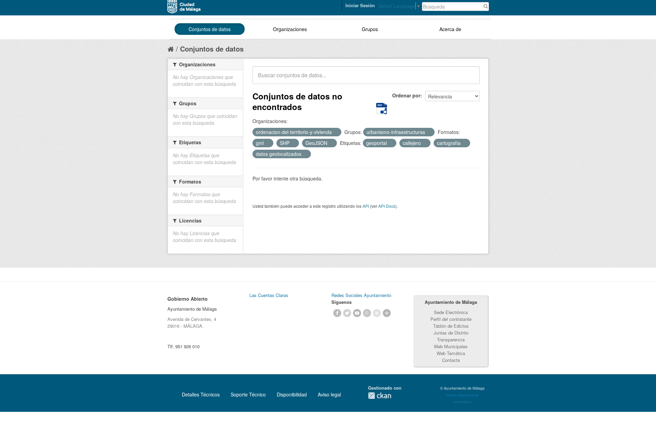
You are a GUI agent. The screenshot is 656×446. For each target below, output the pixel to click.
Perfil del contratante (451, 319)
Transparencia (451, 339)
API (366, 206)
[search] (470, 79)
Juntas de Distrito (451, 332)
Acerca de (450, 29)
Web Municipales (451, 346)
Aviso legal (329, 394)
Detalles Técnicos (201, 394)
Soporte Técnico (248, 394)
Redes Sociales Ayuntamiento (361, 295)
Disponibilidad (292, 394)
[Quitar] (335, 132)
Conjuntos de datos (210, 29)
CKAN (379, 395)
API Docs (386, 206)
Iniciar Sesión (360, 5)
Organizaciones (290, 29)
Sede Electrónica (451, 312)
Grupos (370, 29)
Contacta (451, 360)
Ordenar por (406, 95)
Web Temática (451, 353)
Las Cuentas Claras (268, 295)
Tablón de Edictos (451, 326)
